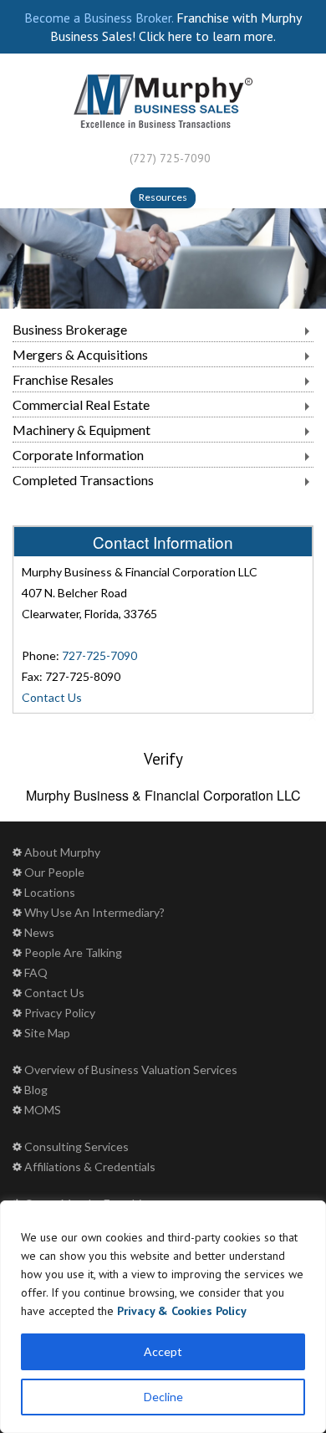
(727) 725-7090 (170, 158)
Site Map (47, 1033)
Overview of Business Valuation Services (130, 1069)
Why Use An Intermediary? (94, 912)
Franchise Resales (63, 379)
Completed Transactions (83, 480)
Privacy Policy (59, 1013)
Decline (163, 1396)
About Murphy (62, 852)
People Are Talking (73, 952)
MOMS (42, 1110)
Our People (54, 872)
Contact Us (52, 697)
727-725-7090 (99, 655)
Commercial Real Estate (81, 404)
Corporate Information (78, 455)
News (39, 932)
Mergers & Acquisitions (80, 354)
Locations (49, 892)
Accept (163, 1351)
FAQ (36, 972)
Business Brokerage (70, 329)
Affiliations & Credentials (89, 1166)
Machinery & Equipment (81, 430)
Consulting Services (76, 1146)
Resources (163, 197)
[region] (163, 1316)
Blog (36, 1089)
